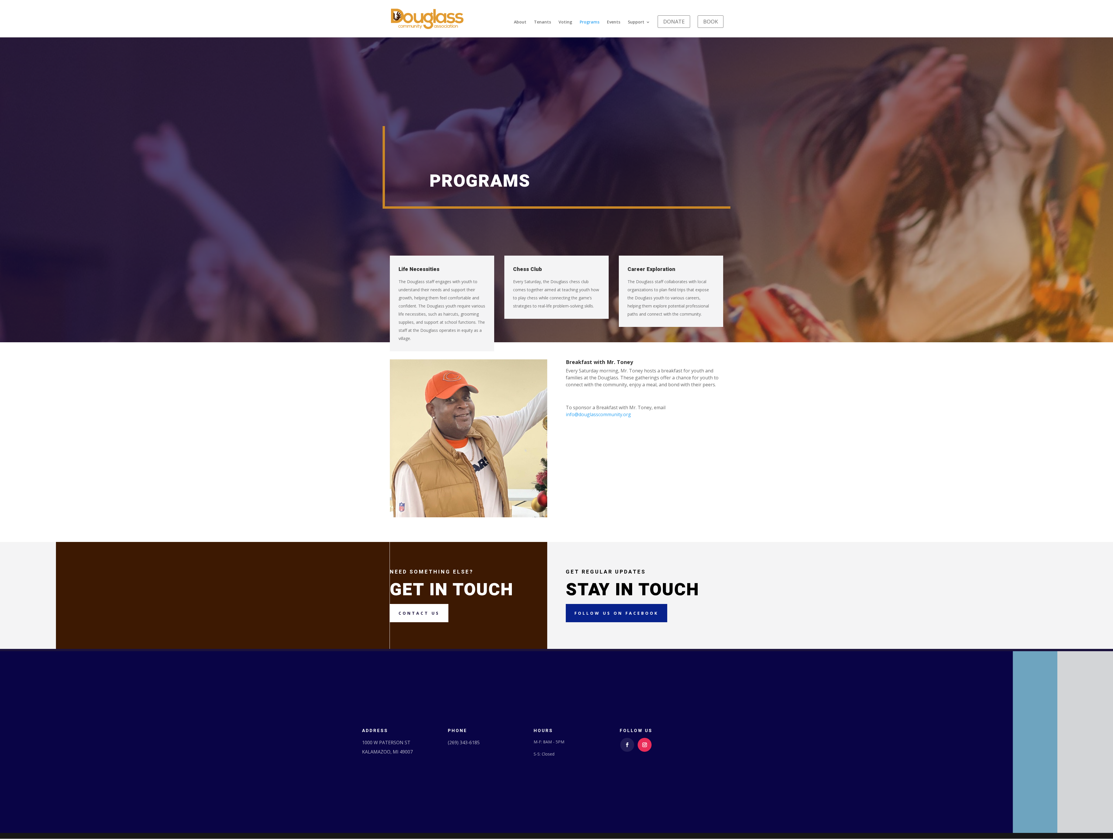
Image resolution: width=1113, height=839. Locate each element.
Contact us (419, 613)
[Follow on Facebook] (627, 745)
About (520, 22)
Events (613, 22)
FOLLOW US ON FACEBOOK (616, 613)
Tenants (542, 22)
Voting (565, 22)
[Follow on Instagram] (645, 745)
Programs (589, 22)
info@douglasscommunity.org (598, 414)
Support (636, 22)
